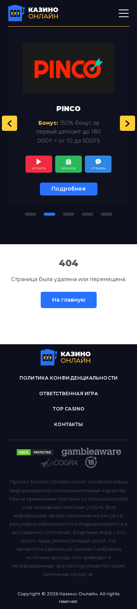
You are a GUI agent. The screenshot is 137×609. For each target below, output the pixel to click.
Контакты (68, 424)
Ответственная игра (68, 393)
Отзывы (98, 168)
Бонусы (69, 168)
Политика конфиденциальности (68, 378)
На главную (68, 299)
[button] (9, 123)
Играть (39, 168)
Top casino (69, 409)
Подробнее (68, 188)
